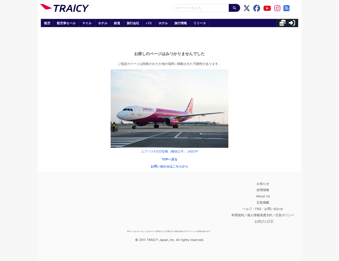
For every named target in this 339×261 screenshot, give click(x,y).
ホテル (103, 23)
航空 (47, 23)
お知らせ (263, 184)
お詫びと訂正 (264, 221)
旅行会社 (133, 23)
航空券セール (66, 23)
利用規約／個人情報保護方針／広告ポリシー (262, 215)
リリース (199, 23)
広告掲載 (263, 202)
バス (149, 23)
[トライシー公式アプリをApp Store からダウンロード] (63, 204)
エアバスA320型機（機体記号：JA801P (169, 151)
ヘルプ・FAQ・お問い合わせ (263, 209)
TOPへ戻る (170, 159)
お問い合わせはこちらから (169, 166)
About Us (263, 196)
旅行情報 (180, 23)
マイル (87, 23)
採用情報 (263, 190)
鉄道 (117, 23)
